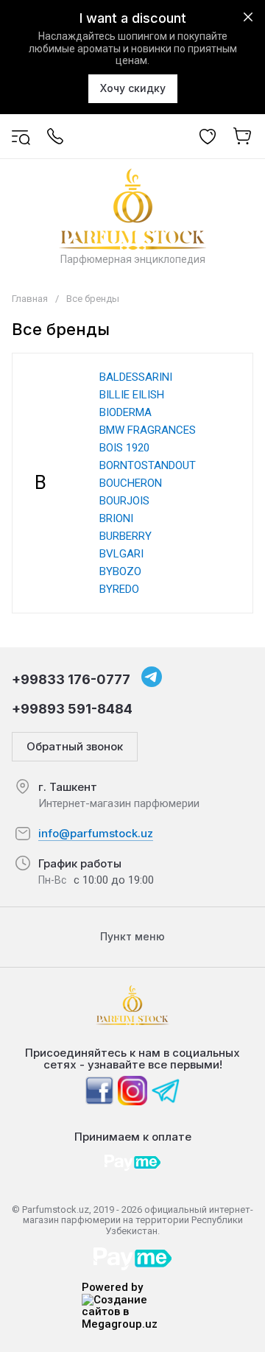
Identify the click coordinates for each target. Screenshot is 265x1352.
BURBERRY (125, 536)
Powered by (112, 1287)
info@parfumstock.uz (95, 833)
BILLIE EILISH (131, 394)
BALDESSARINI (135, 377)
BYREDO (119, 589)
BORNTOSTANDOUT (147, 465)
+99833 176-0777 (71, 679)
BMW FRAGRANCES (147, 430)
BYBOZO (120, 571)
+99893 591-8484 (72, 709)
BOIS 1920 (124, 447)
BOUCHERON (130, 483)
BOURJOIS (124, 500)
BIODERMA (125, 412)
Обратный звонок (74, 746)
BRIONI (116, 518)
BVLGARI (121, 553)
